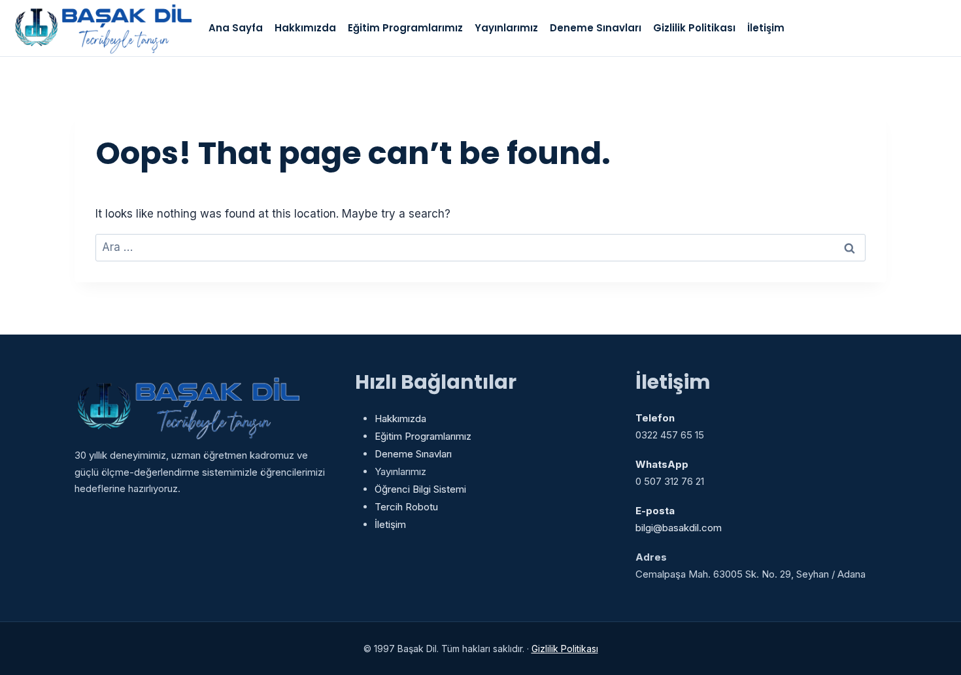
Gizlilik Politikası (694, 28)
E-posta (655, 510)
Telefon (655, 418)
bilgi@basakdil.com (678, 527)
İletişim (765, 28)
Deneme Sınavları (595, 28)
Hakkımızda (305, 28)
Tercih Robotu (406, 507)
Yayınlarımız (506, 28)
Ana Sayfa (236, 28)
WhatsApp (661, 464)
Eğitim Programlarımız (405, 28)
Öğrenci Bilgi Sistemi (420, 489)
